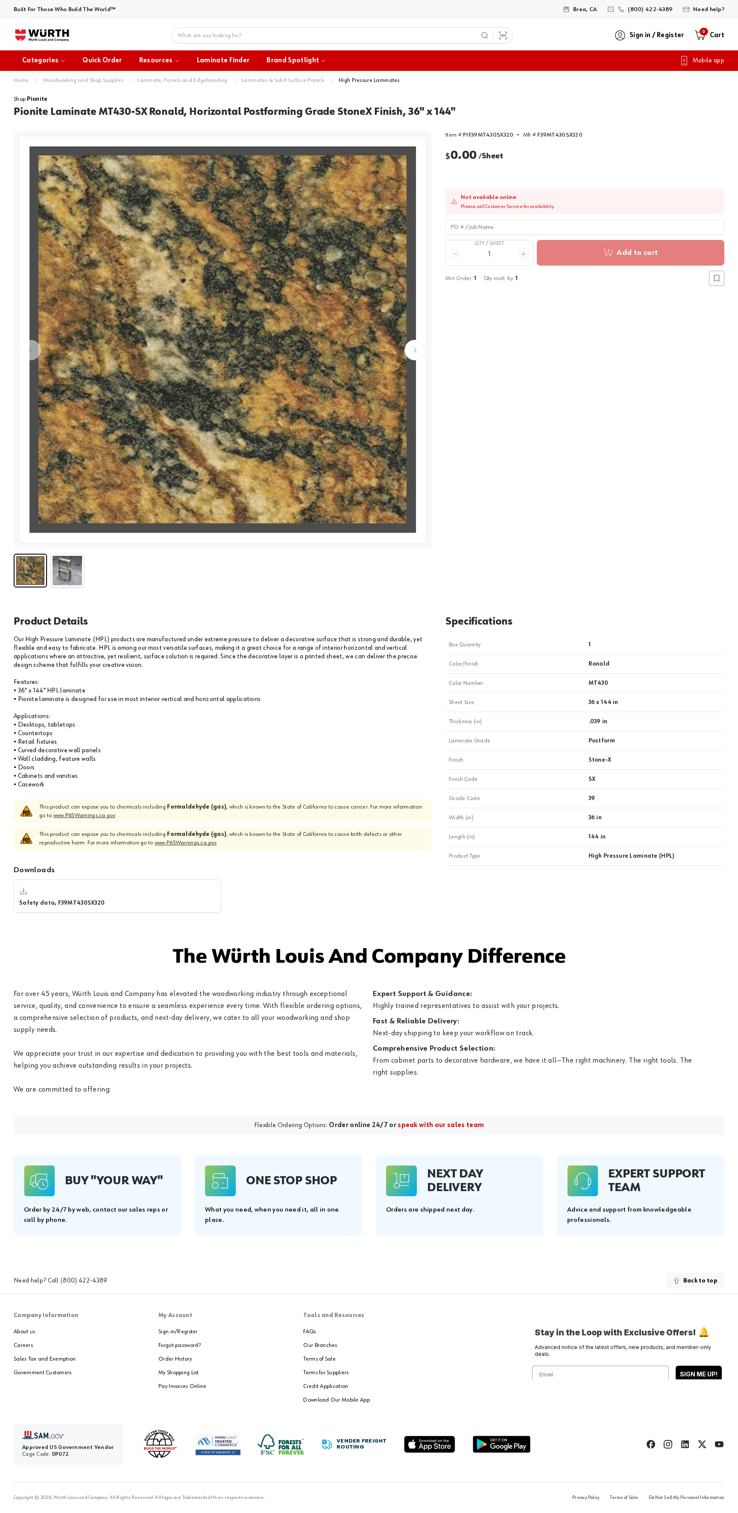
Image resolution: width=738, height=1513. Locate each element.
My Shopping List (178, 1373)
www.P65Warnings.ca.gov (84, 815)
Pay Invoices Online (182, 1386)
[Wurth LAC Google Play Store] (501, 1444)
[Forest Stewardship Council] (281, 1444)
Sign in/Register (177, 1332)
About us (24, 1332)
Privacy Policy (586, 1497)
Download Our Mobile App (336, 1400)
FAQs (309, 1332)
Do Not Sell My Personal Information (686, 1497)
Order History (175, 1359)
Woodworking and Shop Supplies (83, 80)
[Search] (484, 35)
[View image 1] (222, 339)
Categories (40, 60)
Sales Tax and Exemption (45, 1359)
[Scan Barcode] (503, 35)
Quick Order (102, 60)
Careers (23, 1345)
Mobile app (708, 60)
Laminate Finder (223, 60)
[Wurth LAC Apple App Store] (429, 1444)
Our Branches (320, 1345)
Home (21, 80)
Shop (30, 99)
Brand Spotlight (292, 60)
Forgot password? (179, 1345)
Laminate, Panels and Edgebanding (182, 80)
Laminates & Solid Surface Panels (283, 80)
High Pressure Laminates (369, 80)
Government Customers (43, 1373)
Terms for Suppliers (325, 1373)
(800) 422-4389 (83, 1280)
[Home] (42, 35)
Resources (156, 60)
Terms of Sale (319, 1359)
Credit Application (325, 1386)
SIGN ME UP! (699, 1374)
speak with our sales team (441, 1125)
